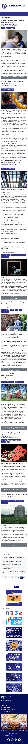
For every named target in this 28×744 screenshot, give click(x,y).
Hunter (8, 254)
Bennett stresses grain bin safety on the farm (14, 494)
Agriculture (8, 381)
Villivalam (3, 89)
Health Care (4, 254)
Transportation (18, 440)
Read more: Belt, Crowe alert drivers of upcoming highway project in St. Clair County (14, 490)
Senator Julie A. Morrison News (11, 24)
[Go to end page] (12, 579)
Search (16, 586)
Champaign (21, 500)
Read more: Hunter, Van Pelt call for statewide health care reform (14, 297)
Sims (2, 168)
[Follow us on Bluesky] (16, 612)
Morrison (3, 28)
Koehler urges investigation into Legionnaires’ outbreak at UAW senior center (13, 568)
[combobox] (7, 587)
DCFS (7, 28)
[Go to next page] (11, 579)
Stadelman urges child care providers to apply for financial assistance (12, 558)
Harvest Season (5, 502)
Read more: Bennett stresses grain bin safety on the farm (14, 544)
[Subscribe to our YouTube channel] (21, 612)
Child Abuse (12, 28)
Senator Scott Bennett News (10, 496)
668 (9, 577)
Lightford (12, 309)
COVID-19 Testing (10, 89)
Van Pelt (13, 254)
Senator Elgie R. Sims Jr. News (10, 164)
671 (18, 577)
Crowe (5, 440)
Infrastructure (11, 440)
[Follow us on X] (16, 739)
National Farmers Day (19, 381)
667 (5, 577)
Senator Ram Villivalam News (10, 85)
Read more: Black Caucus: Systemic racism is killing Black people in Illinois (14, 369)
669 (12, 577)
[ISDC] (13, 6)
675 (5, 580)
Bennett (3, 381)
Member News (7, 250)
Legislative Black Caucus (20, 254)
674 (2, 580)
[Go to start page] (2, 577)
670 (15, 577)
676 (8, 580)
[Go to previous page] (3, 577)
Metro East (4, 442)
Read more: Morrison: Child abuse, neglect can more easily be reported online (14, 77)
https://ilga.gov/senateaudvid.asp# (8, 240)
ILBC (20, 309)
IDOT (8, 442)
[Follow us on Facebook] (7, 612)
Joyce (13, 381)
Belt (8, 309)
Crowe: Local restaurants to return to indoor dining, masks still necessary (13, 572)
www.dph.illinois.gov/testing (20, 157)
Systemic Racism (5, 257)
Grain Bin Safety (15, 500)
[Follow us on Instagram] (11, 612)
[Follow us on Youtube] (19, 739)
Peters (6, 168)
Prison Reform (11, 168)
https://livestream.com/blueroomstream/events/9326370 (13, 244)
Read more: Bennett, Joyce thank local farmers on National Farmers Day (14, 428)
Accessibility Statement (14, 733)
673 (24, 577)
